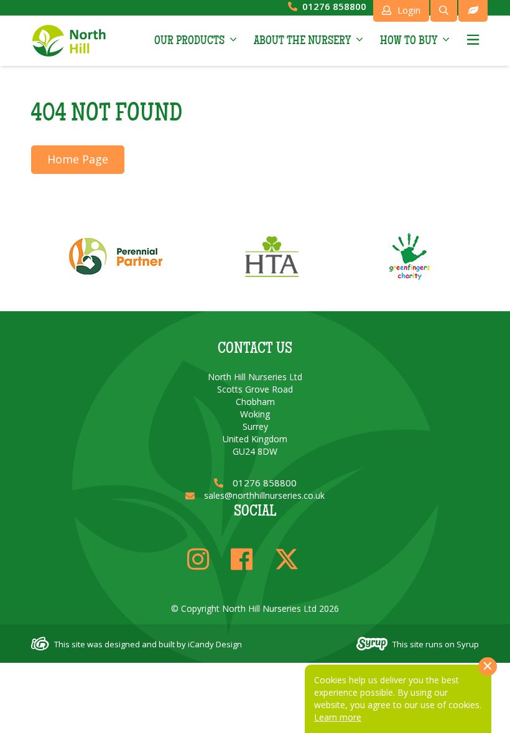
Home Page (77, 159)
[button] (195, 40)
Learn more (337, 717)
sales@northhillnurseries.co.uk (264, 495)
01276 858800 (334, 6)
